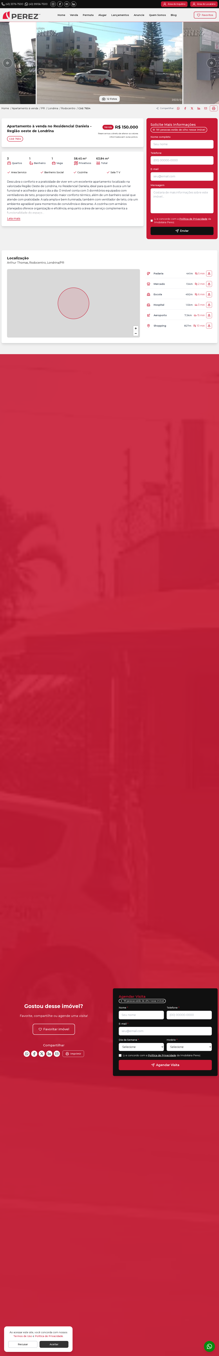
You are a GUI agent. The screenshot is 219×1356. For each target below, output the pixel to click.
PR (43, 108)
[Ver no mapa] (209, 273)
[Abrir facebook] (60, 4)
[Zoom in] (135, 328)
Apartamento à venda (25, 108)
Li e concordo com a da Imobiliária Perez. (182, 220)
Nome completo (161, 136)
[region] (73, 303)
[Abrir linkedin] (73, 4)
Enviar (184, 230)
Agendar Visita (167, 1065)
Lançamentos (120, 15)
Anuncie (139, 15)
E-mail (154, 169)
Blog (174, 15)
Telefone (157, 153)
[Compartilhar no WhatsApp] (178, 108)
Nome (123, 1007)
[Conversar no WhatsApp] (209, 1346)
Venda (74, 15)
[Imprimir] (214, 108)
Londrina (53, 108)
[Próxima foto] (211, 63)
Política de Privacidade (193, 218)
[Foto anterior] (7, 63)
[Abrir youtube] (66, 4)
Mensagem (157, 185)
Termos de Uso (22, 1336)
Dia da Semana (129, 1039)
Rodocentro (68, 108)
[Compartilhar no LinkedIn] (199, 108)
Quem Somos (157, 15)
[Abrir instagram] (53, 4)
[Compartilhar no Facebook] (185, 108)
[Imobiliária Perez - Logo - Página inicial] (21, 15)
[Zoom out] (135, 333)
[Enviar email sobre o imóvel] (205, 108)
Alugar (102, 15)
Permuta (88, 15)
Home (61, 15)
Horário (172, 1039)
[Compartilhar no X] (192, 108)
